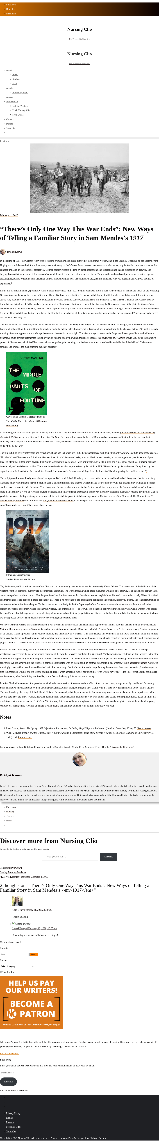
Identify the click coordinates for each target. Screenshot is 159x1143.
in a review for (111, 337)
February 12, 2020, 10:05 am (42, 928)
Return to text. (144, 728)
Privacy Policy (13, 1113)
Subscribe (108, 856)
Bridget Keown (14, 251)
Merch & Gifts (13, 1126)
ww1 (19, 867)
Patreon (10, 1122)
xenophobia (5, 705)
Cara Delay (18, 910)
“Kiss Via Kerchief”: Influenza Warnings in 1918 (24, 876)
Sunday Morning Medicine (13, 872)
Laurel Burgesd (20, 928)
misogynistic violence (23, 705)
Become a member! (9, 1053)
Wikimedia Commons (122, 747)
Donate (9, 1117)
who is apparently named (135, 662)
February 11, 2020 (9, 215)
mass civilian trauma (49, 705)
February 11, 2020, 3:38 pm (38, 910)
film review (11, 867)
